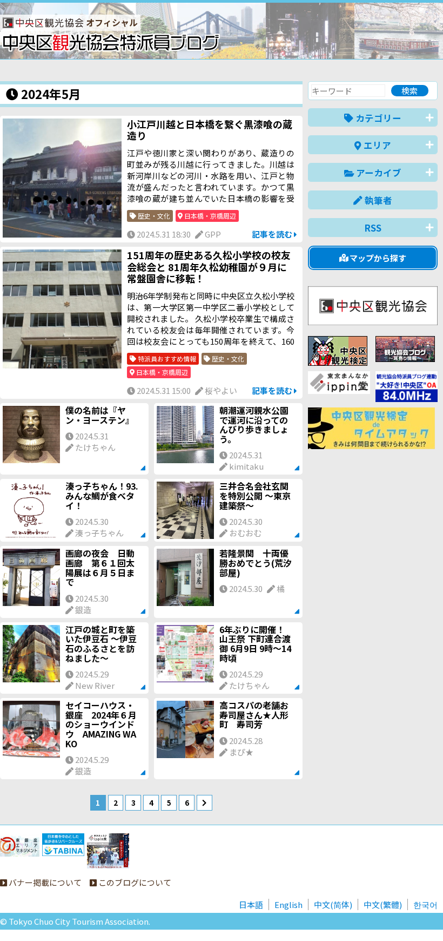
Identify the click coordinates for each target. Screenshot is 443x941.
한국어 (425, 904)
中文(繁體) (383, 904)
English (288, 904)
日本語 (251, 904)
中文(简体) (333, 904)
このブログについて (134, 882)
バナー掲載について (44, 882)
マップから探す (377, 258)
